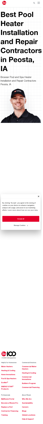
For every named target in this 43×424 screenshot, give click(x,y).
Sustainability (27, 403)
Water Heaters (7, 366)
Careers (25, 407)
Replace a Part (7, 407)
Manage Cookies (19, 225)
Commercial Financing (31, 387)
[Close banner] (38, 196)
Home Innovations (8, 374)
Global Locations (28, 415)
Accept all (20, 219)
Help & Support (28, 419)
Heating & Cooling (8, 370)
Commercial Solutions (29, 362)
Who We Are (27, 399)
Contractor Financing (9, 411)
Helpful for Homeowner (9, 362)
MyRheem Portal (7, 399)
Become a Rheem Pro (9, 403)
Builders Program (29, 383)
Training (4, 415)
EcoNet (4, 383)
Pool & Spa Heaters (8, 379)
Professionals (5, 395)
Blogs (24, 411)
